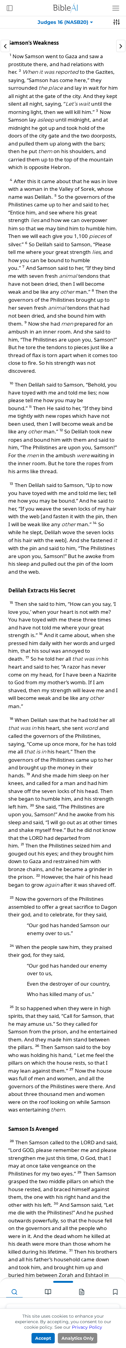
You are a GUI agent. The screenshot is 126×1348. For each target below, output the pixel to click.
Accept (43, 1338)
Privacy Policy (87, 1327)
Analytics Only (77, 1338)
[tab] (14, 1292)
